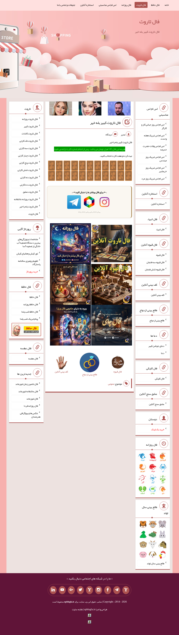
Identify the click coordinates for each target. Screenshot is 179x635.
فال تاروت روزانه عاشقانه (26, 199)
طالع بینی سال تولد (155, 563)
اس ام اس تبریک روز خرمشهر (156, 169)
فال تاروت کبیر (31, 126)
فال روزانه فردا (31, 405)
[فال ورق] (70, 326)
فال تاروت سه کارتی (28, 148)
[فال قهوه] (111, 285)
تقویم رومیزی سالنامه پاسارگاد (29, 262)
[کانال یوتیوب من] (62, 590)
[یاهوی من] (125, 590)
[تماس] (89, 590)
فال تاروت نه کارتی (29, 177)
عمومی (111, 383)
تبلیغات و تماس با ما (66, 4)
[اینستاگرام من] (98, 590)
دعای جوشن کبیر (156, 345)
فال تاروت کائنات (30, 133)
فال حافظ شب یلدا (29, 311)
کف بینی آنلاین (157, 294)
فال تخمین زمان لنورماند (26, 384)
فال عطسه (33, 358)
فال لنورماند (32, 398)
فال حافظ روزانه (30, 304)
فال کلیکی (159, 378)
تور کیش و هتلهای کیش (27, 253)
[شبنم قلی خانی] (60, 109)
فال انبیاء (160, 229)
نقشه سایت (77, 609)
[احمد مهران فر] (119, 109)
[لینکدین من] (53, 590)
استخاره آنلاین (87, 4)
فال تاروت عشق (30, 191)
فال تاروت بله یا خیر (28, 206)
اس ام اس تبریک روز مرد (152, 178)
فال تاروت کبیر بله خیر (105, 122)
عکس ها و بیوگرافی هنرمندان (30, 415)
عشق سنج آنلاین (156, 403)
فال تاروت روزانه (30, 119)
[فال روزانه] (70, 244)
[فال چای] (111, 326)
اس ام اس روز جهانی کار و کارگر (154, 126)
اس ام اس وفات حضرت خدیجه (155, 148)
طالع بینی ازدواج (156, 320)
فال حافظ (155, 4)
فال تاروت (141, 4)
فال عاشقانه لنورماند (28, 391)
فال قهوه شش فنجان (154, 269)
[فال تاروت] (111, 244)
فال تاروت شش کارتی (27, 170)
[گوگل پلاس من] (71, 590)
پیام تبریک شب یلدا (29, 318)
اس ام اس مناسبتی (107, 4)
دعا (162, 353)
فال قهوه (160, 254)
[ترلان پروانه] (90, 109)
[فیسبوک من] (107, 590)
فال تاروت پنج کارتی (28, 162)
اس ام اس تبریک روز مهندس (156, 158)
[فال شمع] (70, 285)
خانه (167, 4)
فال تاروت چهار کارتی (28, 155)
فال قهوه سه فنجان (155, 262)
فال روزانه (126, 4)
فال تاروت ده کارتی (29, 184)
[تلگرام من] (116, 590)
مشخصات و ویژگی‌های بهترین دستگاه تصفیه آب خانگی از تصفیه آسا (28, 243)
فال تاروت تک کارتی (28, 140)
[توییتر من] (80, 590)
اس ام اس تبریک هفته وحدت (155, 137)
